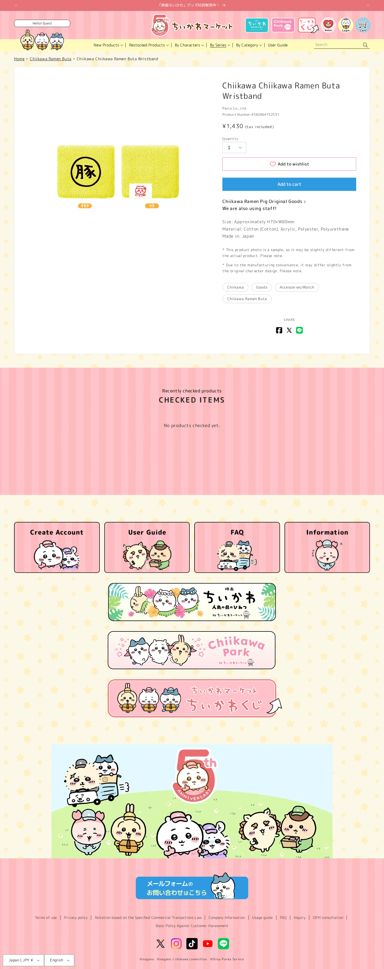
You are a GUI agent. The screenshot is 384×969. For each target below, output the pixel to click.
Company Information (227, 917)
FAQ (283, 917)
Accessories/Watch (297, 287)
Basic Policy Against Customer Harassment (192, 925)
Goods (261, 287)
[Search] (365, 45)
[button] (108, 45)
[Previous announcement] (16, 5)
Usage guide (262, 917)
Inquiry (300, 917)
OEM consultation (328, 917)
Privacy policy (76, 917)
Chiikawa (235, 287)
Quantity (230, 138)
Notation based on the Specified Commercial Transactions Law (148, 917)
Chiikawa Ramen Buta (247, 298)
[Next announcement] (368, 5)
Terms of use (46, 917)
